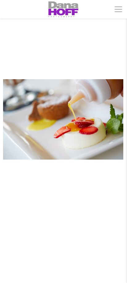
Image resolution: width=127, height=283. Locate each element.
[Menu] (118, 9)
